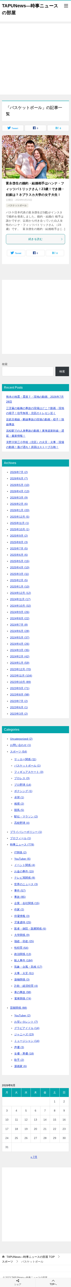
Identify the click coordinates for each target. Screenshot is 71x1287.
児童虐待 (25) (22, 922)
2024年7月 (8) (19, 624)
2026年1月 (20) (19, 510)
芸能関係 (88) (18, 1007)
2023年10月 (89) (20, 681)
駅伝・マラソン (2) (26, 816)
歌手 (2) (19, 1059)
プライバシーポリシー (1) (26, 831)
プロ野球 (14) (22, 784)
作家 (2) (19, 909)
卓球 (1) (19, 797)
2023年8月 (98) (19, 694)
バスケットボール (17, 205)
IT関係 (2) (20, 852)
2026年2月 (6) (19, 503)
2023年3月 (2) (19, 713)
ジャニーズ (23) (24, 1034)
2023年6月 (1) (19, 707)
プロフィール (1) (20, 838)
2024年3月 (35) (19, 650)
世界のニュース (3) (26, 884)
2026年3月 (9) (19, 497)
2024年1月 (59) (19, 662)
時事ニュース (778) (22, 844)
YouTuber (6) (22, 858)
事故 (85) (20, 896)
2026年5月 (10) (19, 484)
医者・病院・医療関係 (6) (30, 928)
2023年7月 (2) (19, 701)
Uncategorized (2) (21, 738)
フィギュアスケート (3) (28, 771)
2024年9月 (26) (19, 612)
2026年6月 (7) (19, 478)
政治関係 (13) (22, 954)
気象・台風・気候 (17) (28, 966)
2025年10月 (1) (19, 529)
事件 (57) (20, 890)
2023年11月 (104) (21, 675)
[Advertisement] (35, 59)
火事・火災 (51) (24, 973)
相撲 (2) (19, 803)
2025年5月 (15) (19, 561)
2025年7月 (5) (19, 548)
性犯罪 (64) (21, 947)
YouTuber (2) (22, 1015)
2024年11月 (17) (20, 599)
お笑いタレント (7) (26, 1021)
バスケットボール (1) (27, 765)
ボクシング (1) (23, 791)
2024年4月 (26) (19, 643)
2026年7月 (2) (19, 472)
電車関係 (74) (22, 998)
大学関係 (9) (22, 934)
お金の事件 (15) (24, 871)
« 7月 (34, 1157)
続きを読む (35, 239)
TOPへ (53, 1284)
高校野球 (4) (22, 822)
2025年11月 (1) (19, 523)
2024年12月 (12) (20, 592)
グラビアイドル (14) (26, 1028)
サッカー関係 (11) (25, 759)
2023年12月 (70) (20, 669)
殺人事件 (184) (23, 960)
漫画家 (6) (20, 1066)
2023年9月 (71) (19, 688)
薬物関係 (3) (22, 979)
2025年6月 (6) (19, 554)
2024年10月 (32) (20, 605)
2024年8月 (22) (19, 618)
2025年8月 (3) (19, 542)
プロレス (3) (22, 778)
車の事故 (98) (22, 992)
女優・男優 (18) (24, 1053)
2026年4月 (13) (19, 491)
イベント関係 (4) (24, 865)
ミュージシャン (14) (26, 1040)
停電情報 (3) (22, 916)
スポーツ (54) (18, 751)
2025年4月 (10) (19, 567)
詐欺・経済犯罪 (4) (26, 985)
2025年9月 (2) (19, 535)
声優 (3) (19, 1047)
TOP (31, 1256)
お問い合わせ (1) (20, 745)
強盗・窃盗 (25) (24, 941)
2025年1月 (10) (19, 586)
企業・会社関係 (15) (26, 903)
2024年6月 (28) (19, 631)
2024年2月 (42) (19, 656)
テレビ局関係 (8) (24, 877)
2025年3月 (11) (19, 574)
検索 (4, 364)
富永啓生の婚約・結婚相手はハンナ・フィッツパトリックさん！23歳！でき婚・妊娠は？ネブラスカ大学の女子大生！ (35, 189)
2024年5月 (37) (19, 637)
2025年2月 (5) (19, 580)
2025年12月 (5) (19, 516)
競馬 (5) (19, 810)
